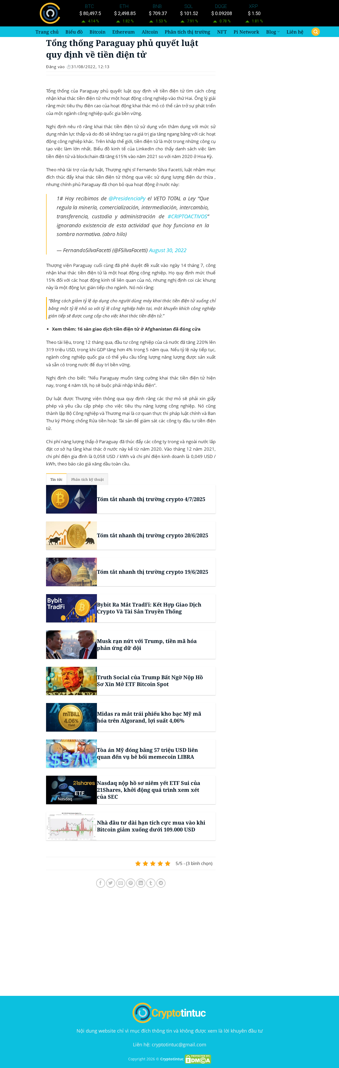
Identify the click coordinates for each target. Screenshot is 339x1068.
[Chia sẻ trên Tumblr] (150, 883)
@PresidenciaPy (127, 198)
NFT (222, 32)
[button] (315, 31)
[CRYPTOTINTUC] (51, 13)
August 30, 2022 (167, 250)
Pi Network (246, 32)
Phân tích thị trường (187, 32)
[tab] (56, 479)
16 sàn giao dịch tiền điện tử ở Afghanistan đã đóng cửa (138, 329)
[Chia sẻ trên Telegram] (161, 883)
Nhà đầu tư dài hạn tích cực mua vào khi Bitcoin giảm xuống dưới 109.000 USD (151, 826)
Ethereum (123, 32)
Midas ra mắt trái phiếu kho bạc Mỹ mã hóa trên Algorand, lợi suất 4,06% (149, 717)
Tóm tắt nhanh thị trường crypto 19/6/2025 (152, 571)
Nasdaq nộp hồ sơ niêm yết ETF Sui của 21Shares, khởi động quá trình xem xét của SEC (148, 790)
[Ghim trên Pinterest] (130, 883)
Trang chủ (47, 32)
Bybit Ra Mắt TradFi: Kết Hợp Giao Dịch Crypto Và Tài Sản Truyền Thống (149, 608)
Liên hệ (295, 32)
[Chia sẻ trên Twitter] (110, 883)
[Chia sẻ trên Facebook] (100, 883)
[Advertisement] (131, 943)
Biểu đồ (74, 32)
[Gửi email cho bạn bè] (121, 883)
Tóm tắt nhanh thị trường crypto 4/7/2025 (151, 499)
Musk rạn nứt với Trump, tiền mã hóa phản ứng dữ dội (147, 644)
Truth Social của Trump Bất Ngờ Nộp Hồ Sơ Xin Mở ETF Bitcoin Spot (150, 681)
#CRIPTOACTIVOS (187, 216)
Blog (271, 32)
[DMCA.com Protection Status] (198, 1058)
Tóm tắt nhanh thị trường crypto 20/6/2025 (152, 535)
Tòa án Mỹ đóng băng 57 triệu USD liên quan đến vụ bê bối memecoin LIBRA (147, 753)
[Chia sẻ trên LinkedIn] (140, 883)
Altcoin (150, 32)
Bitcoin (97, 32)
